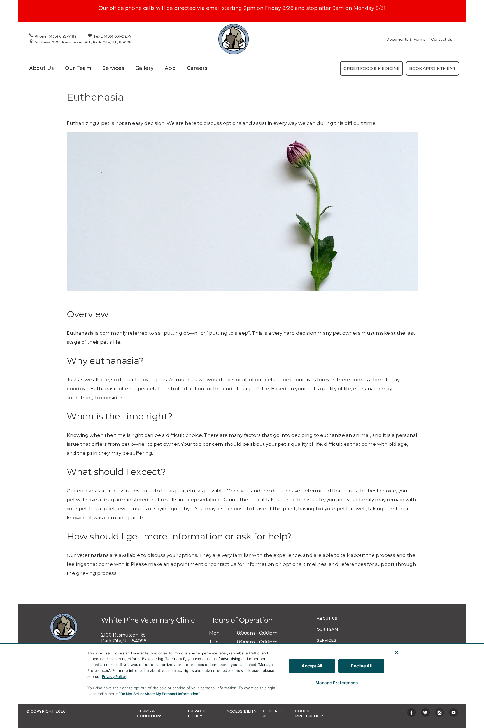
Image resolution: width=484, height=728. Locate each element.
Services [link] (113, 68)
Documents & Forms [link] (405, 39)
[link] (233, 39)
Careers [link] (197, 68)
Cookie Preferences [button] (310, 713)
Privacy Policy (114, 676)
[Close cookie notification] (396, 652)
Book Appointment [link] (432, 68)
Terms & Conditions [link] (150, 713)
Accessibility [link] (242, 711)
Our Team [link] (78, 68)
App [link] (170, 68)
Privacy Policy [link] (196, 713)
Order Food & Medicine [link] (371, 68)
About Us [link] (41, 68)
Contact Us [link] (441, 39)
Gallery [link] (144, 68)
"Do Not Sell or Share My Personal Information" (159, 694)
